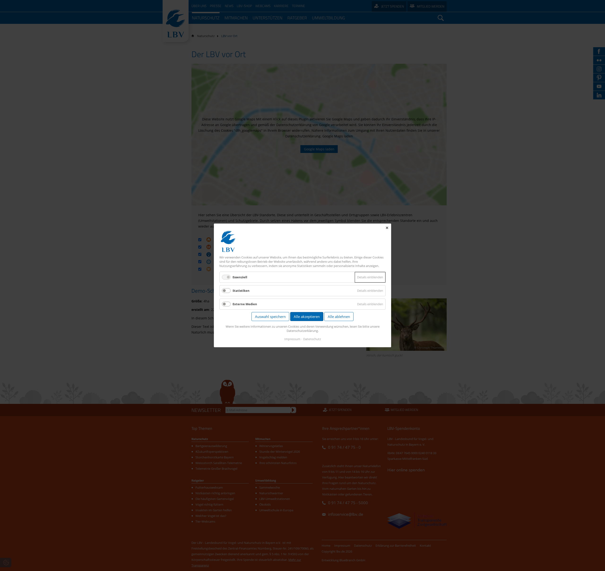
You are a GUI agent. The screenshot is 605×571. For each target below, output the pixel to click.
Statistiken (241, 290)
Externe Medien (245, 304)
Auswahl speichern (270, 316)
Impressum (292, 339)
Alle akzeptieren (307, 316)
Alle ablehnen (339, 316)
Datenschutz (312, 339)
